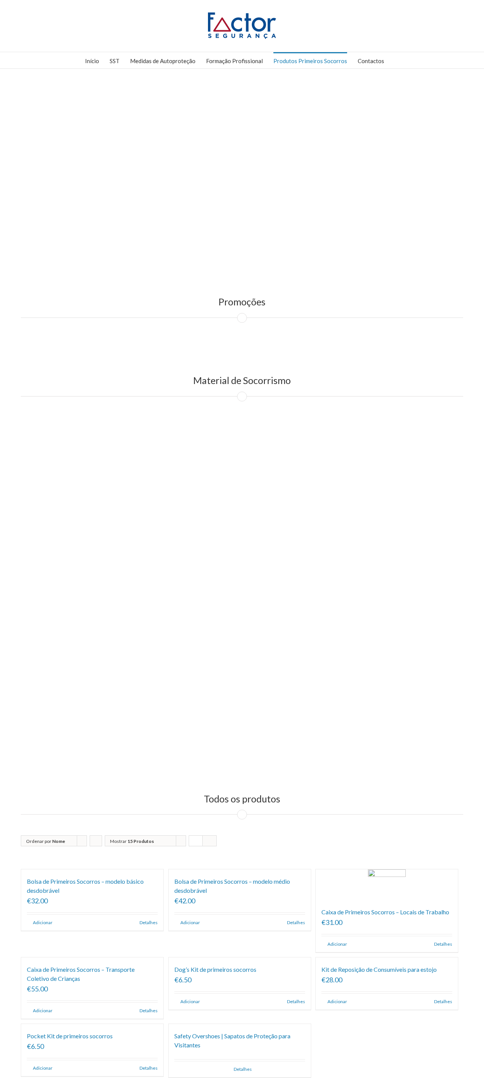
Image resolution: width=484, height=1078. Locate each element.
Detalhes (149, 922)
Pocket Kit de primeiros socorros (70, 1035)
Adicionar (43, 922)
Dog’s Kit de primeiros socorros (215, 969)
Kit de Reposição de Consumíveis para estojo (379, 969)
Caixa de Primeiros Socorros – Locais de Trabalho (385, 911)
